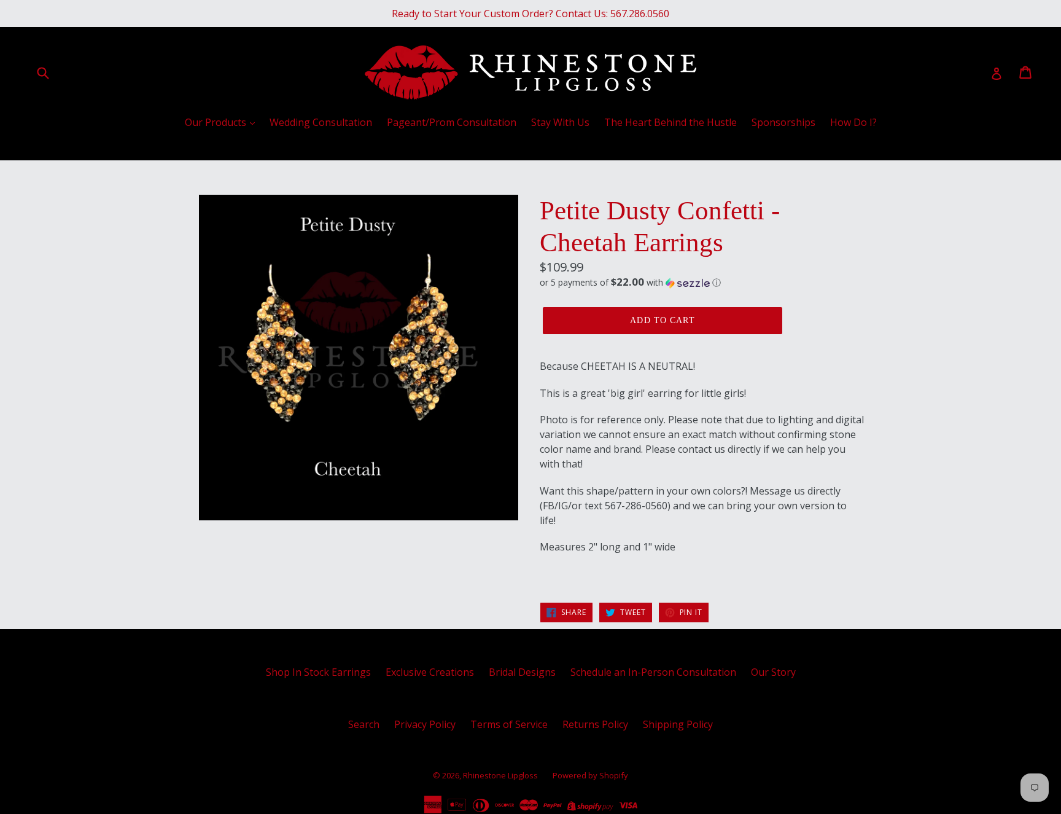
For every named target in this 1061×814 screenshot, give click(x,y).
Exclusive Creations (430, 672)
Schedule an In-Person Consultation (653, 672)
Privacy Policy (425, 724)
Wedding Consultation (321, 122)
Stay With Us (560, 122)
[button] (702, 282)
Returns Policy (595, 724)
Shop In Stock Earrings (318, 672)
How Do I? (853, 122)
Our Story (773, 672)
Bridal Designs (522, 672)
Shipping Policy (678, 724)
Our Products (217, 122)
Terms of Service (509, 724)
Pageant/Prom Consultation (451, 122)
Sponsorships (783, 122)
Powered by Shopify (590, 775)
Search (363, 724)
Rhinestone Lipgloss (500, 775)
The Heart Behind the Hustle (670, 122)
